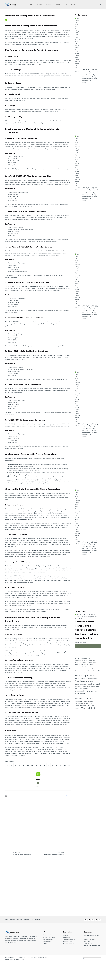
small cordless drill (80, 701)
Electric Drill (96, 671)
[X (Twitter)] (11, 765)
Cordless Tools (91, 668)
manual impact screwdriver (91, 693)
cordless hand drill (79, 666)
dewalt (96, 668)
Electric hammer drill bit (81, 673)
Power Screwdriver (90, 696)
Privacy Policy (67, 942)
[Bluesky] (69, 765)
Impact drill (86, 688)
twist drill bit (91, 705)
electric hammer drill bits (92, 673)
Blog (66, 4)
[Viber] (48, 765)
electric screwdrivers (81, 684)
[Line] (57, 765)
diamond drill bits (80, 671)
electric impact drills (81, 678)
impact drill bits (92, 691)
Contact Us (66, 937)
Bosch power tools (81, 664)
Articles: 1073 (38, 786)
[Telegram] (44, 765)
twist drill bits (78, 708)
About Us (57, 4)
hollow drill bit (78, 688)
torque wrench (88, 703)
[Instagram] (92, 920)
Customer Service (68, 944)
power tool (78, 698)
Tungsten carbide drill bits (81, 705)
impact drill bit (81, 691)
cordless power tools (88, 666)
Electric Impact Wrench (92, 678)
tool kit (45, 943)
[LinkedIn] (16, 765)
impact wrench (80, 694)
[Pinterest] (20, 765)
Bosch (94, 662)
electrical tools (89, 670)
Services (39, 4)
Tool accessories (48, 939)
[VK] (36, 765)
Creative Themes (19, 959)
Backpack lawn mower (87, 662)
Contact (73, 4)
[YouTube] (96, 920)
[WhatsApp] (28, 765)
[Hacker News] (32, 765)
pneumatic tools (47, 941)
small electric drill (79, 703)
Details (88, 646)
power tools (88, 698)
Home (31, 4)
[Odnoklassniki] (40, 765)
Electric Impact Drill (84, 675)
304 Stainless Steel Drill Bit (82, 658)
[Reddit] (24, 765)
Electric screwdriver (84, 681)
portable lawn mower (80, 696)
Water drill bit (88, 708)
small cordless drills (89, 701)
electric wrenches (78, 686)
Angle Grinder (91, 660)
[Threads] (61, 765)
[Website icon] (38, 783)
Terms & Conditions (69, 939)
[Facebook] (7, 765)
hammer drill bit (95, 686)
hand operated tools (49, 937)
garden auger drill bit (87, 686)
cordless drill (91, 664)
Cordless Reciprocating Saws (81, 668)
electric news (23, 19)
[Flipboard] (53, 765)
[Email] (65, 765)
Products (48, 4)
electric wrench (94, 684)
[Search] (100, 4)
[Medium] (99, 920)
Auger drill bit (78, 662)
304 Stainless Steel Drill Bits (81, 660)
